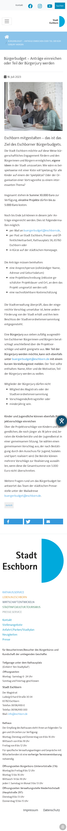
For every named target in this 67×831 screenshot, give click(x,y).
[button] (13, 521)
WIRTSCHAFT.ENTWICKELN (18, 602)
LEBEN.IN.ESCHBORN (14, 597)
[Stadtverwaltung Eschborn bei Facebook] (30, 6)
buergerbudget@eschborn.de (42, 230)
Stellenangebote (12, 625)
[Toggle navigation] (7, 21)
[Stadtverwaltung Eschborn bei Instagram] (40, 6)
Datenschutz (51, 810)
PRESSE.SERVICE (12, 612)
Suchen (60, 6)
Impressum (30, 810)
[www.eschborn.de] (7, 37)
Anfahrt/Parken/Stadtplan (18, 629)
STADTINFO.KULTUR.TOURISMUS (21, 607)
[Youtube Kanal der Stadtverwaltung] (50, 6)
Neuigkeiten (9, 634)
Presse (6, 639)
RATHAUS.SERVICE (13, 592)
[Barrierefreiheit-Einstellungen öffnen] (61, 421)
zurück (9, 505)
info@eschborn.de (17, 714)
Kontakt (19, 5)
